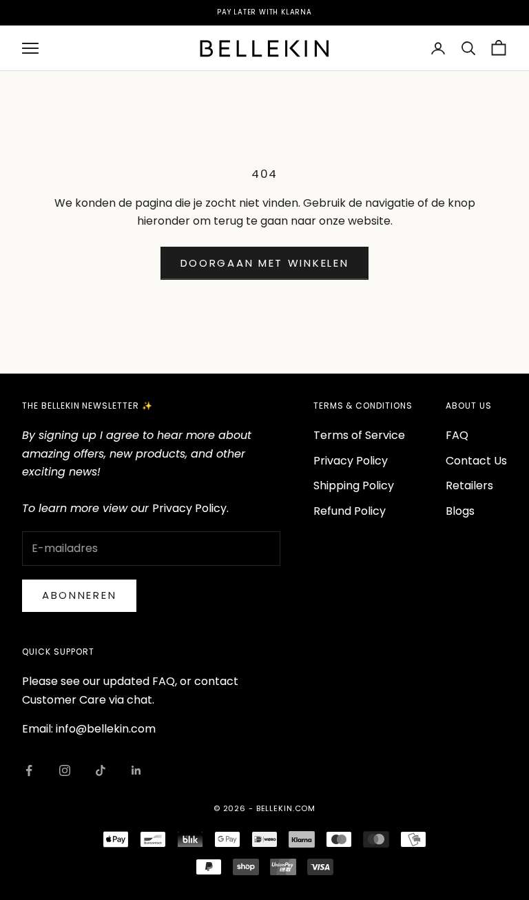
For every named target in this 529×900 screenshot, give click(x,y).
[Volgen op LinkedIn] (136, 770)
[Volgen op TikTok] (100, 770)
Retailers (469, 485)
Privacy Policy (350, 461)
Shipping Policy (353, 485)
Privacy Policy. (190, 508)
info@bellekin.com (106, 729)
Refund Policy (349, 511)
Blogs (460, 511)
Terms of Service (359, 435)
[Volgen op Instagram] (65, 770)
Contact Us (476, 461)
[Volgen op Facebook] (29, 770)
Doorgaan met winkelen (264, 263)
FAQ (457, 435)
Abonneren (79, 595)
